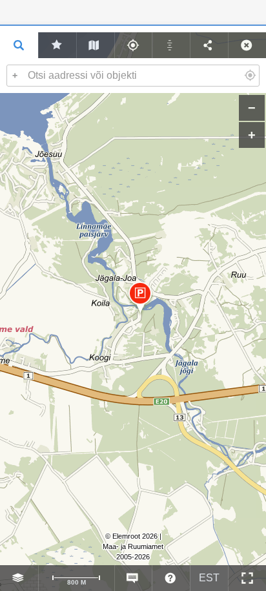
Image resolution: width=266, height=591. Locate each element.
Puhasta (247, 45)
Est (209, 577)
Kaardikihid (19, 578)
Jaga (209, 45)
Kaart (95, 45)
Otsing (19, 45)
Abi (171, 578)
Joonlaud (171, 45)
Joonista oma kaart (57, 45)
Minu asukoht (133, 45)
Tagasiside (133, 578)
